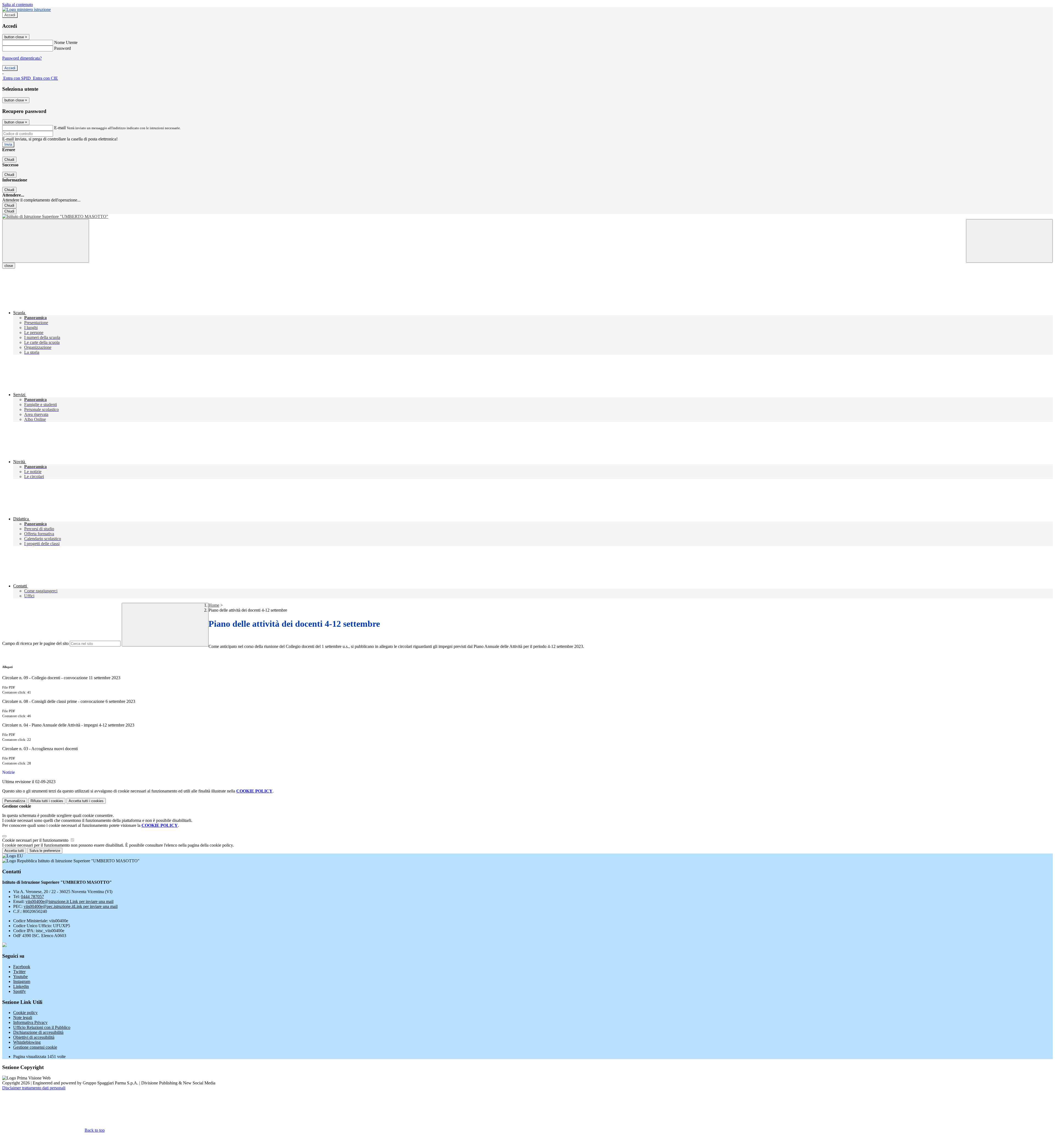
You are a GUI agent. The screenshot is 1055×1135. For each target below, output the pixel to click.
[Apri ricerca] (1009, 241)
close (8, 266)
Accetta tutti (86, 801)
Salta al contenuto (17, 4)
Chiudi (9, 160)
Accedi (9, 15)
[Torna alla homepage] (527, 216)
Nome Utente (65, 42)
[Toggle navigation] (45, 241)
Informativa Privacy (30, 1022)
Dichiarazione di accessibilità (38, 1032)
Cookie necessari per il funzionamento (36, 840)
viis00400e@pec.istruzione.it (71, 906)
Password (62, 48)
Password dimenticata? (22, 58)
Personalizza (14, 801)
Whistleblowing (27, 1042)
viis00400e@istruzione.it (69, 901)
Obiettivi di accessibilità (33, 1037)
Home (214, 605)
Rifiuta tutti (46, 801)
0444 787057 (32, 896)
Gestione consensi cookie (35, 1047)
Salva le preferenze (44, 851)
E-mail (60, 127)
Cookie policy (25, 1012)
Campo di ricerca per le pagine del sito (35, 643)
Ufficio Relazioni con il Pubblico (41, 1027)
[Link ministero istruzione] (26, 9)
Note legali (22, 1017)
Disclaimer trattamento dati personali (33, 1088)
